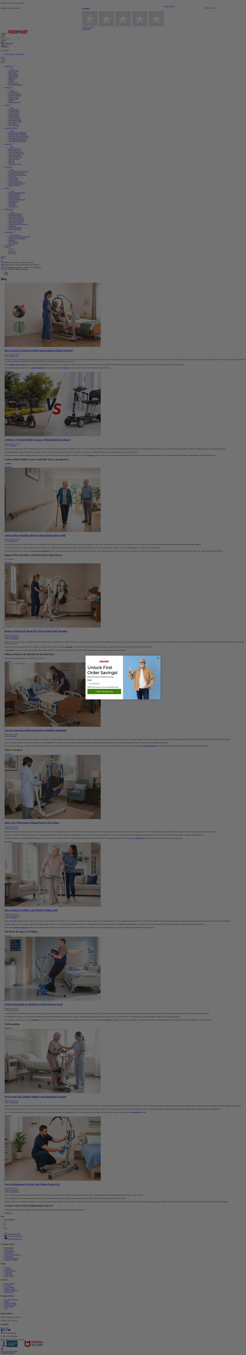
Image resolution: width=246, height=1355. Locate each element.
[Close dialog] (158, 658)
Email (89, 680)
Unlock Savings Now (104, 691)
